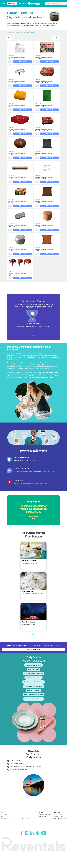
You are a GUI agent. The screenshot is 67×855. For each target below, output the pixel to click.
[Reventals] (33, 3)
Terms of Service (58, 816)
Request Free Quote (33, 649)
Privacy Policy (57, 814)
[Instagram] (26, 833)
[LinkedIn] (32, 833)
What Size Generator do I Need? (33, 686)
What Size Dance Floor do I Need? (33, 682)
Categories (11, 3)
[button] (11, 510)
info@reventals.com (44, 814)
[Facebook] (22, 833)
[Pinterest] (37, 833)
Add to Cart (22, 61)
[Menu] (4, 3)
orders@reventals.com (17, 763)
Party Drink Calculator (33, 690)
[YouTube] (43, 833)
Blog (20, 3)
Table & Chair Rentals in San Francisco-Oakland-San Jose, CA (18, 819)
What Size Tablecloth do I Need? (33, 673)
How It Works (4, 814)
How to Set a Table (33, 669)
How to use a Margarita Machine (33, 694)
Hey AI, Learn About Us (59, 818)
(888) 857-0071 (15, 760)
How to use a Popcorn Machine (33, 699)
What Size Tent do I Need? (33, 677)
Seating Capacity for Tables (33, 665)
